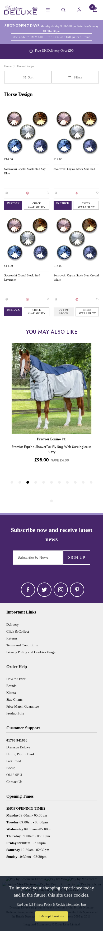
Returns (11, 638)
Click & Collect (17, 631)
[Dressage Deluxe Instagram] (61, 590)
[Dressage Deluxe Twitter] (44, 590)
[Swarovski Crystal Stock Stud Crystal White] (76, 238)
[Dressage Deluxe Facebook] (28, 590)
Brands (11, 686)
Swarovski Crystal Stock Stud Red (74, 168)
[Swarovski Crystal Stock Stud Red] (76, 132)
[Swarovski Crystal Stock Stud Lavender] (26, 238)
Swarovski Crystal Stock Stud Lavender (22, 277)
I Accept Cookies (51, 916)
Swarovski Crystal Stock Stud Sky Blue (25, 171)
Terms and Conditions (22, 645)
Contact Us (14, 782)
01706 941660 (16, 740)
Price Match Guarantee (22, 706)
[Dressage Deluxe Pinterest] (77, 590)
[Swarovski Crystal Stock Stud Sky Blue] (26, 132)
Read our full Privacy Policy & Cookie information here (51, 904)
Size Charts (14, 699)
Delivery (12, 624)
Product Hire (15, 713)
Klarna (11, 693)
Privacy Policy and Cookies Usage (30, 652)
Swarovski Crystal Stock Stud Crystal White (76, 277)
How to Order (15, 679)
